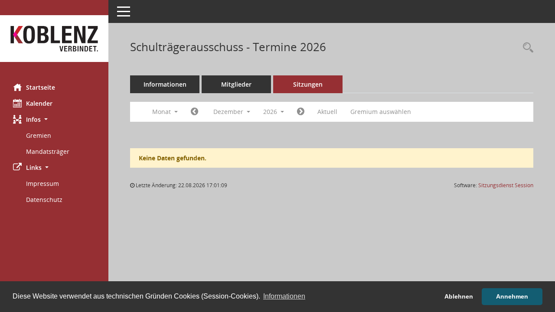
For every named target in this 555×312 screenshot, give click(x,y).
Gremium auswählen (380, 111)
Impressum (42, 183)
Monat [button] (162, 111)
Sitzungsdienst (505, 185)
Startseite (40, 87)
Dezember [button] (229, 111)
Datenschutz (44, 199)
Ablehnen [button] (458, 296)
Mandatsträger (47, 151)
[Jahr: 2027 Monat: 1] (301, 112)
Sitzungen (308, 84)
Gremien (38, 135)
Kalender (39, 103)
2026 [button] (271, 111)
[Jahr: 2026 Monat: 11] (194, 112)
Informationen (165, 84)
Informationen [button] (284, 296)
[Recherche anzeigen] (526, 48)
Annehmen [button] (512, 296)
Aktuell (327, 111)
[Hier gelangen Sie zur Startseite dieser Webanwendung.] (54, 38)
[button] (54, 119)
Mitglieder (236, 84)
